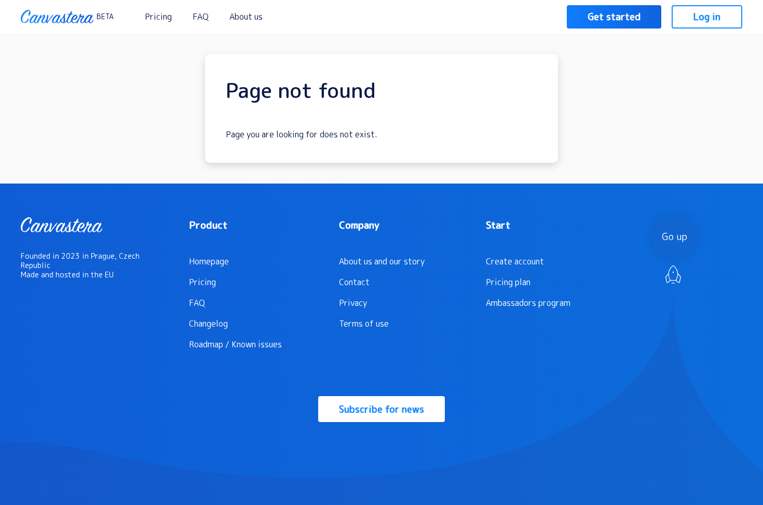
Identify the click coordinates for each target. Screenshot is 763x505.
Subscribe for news (381, 409)
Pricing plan (508, 282)
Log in (706, 16)
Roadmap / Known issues (235, 344)
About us (246, 16)
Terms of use (364, 323)
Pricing (158, 16)
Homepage (209, 261)
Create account (515, 261)
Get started (614, 16)
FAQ (201, 16)
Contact (354, 282)
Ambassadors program (528, 302)
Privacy (353, 302)
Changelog (208, 323)
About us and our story (382, 261)
